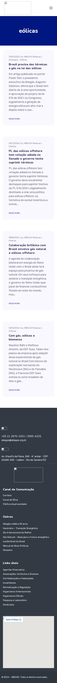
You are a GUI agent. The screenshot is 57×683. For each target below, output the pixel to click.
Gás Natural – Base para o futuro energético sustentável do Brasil (26, 539)
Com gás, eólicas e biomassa (22, 337)
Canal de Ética (10, 499)
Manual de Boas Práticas (15, 545)
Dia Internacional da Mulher (17, 532)
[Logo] (17, 8)
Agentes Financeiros (13, 569)
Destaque (13, 59)
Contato (7, 495)
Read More (14, 119)
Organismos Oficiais (13, 596)
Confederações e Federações (18, 578)
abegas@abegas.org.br (13, 440)
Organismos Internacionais (17, 591)
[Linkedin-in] (6, 418)
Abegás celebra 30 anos (15, 524)
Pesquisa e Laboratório (15, 600)
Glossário (7, 550)
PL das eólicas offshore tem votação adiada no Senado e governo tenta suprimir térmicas (26, 156)
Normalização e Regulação (16, 587)
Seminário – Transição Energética (20, 528)
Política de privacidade (15, 504)
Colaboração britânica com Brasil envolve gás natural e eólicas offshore (27, 249)
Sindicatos (8, 604)
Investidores (9, 583)
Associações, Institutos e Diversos (20, 574)
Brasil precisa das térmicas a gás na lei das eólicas (28, 66)
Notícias (23, 59)
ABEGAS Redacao (32, 56)
